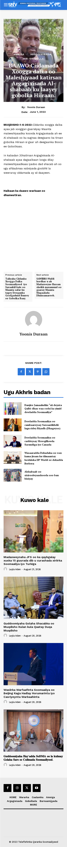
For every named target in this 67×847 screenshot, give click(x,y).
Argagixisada (40, 54)
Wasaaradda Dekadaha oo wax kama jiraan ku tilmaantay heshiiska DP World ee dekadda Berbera (43, 458)
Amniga (18, 54)
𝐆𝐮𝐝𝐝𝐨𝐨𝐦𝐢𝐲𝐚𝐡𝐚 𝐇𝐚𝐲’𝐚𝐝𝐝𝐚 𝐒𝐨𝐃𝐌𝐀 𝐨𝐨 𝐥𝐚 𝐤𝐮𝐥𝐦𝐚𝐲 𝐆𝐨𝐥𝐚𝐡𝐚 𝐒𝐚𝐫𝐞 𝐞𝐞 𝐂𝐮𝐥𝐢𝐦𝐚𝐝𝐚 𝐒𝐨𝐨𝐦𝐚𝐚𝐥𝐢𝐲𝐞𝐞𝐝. (33, 757)
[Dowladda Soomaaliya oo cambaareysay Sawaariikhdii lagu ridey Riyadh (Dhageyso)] (13, 424)
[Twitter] (29, 371)
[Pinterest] (37, 371)
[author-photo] (6, 569)
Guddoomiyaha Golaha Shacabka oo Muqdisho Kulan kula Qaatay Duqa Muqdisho (29, 627)
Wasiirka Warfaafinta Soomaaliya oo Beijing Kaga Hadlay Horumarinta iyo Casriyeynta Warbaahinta (29, 693)
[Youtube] (37, 788)
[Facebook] (21, 371)
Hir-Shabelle (33, 58)
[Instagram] (17, 788)
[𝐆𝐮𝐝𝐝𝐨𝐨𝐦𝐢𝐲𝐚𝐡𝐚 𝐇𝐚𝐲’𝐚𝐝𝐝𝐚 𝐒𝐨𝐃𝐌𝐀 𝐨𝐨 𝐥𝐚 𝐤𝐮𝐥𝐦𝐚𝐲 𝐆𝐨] (33, 730)
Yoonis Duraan (36, 107)
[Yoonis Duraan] (33, 319)
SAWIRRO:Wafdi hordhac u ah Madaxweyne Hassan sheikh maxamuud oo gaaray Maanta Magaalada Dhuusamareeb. (48, 287)
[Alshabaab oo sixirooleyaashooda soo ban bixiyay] (13, 475)
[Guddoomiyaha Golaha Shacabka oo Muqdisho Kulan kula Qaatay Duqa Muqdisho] (33, 598)
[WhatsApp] (45, 371)
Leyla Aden (15, 569)
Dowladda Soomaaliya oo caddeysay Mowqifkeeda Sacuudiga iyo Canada (39, 441)
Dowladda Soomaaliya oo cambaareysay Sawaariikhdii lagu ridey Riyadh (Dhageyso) (42, 425)
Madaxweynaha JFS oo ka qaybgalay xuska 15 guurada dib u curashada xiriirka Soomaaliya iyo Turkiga (33, 560)
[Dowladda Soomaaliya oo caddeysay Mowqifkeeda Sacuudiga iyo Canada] (13, 441)
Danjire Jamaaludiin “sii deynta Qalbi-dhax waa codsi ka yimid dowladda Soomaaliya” (43, 408)
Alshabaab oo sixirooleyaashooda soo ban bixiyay (41, 475)
